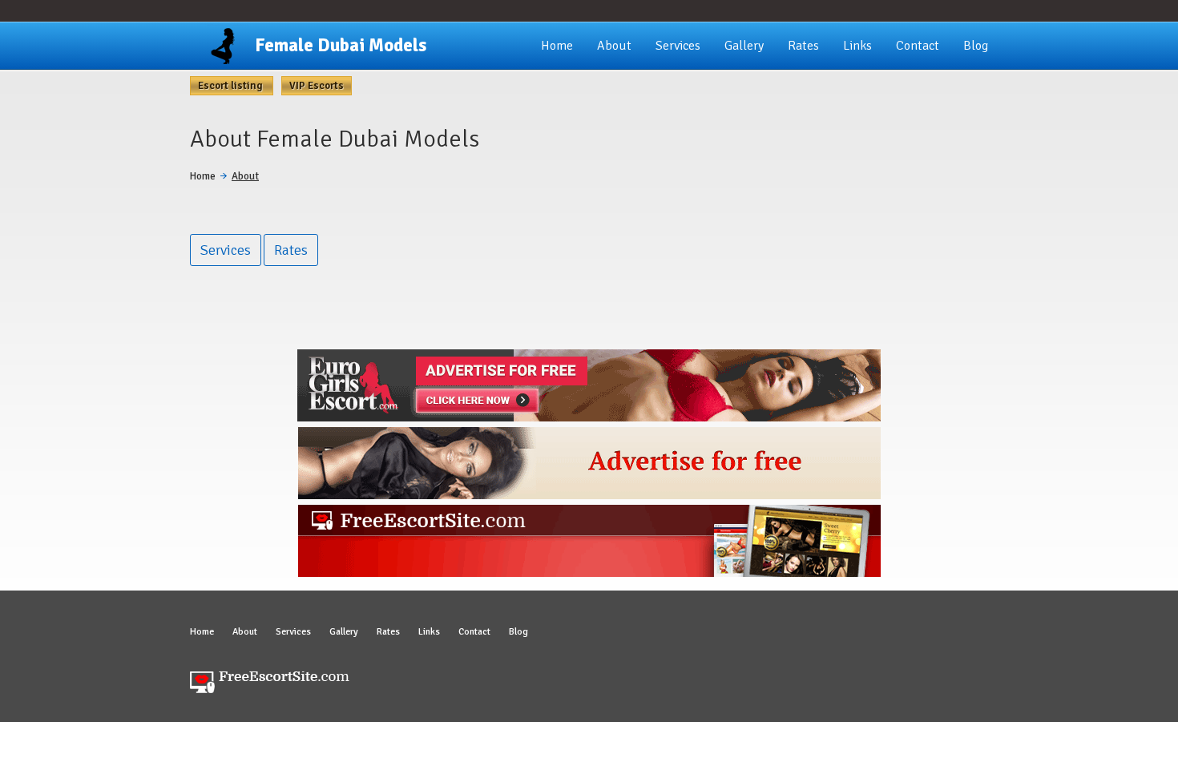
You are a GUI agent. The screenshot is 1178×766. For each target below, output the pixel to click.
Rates (803, 46)
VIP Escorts (316, 85)
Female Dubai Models (340, 45)
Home (557, 46)
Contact (917, 46)
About (614, 46)
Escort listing (231, 85)
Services (678, 46)
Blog (975, 46)
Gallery (744, 46)
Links (857, 46)
